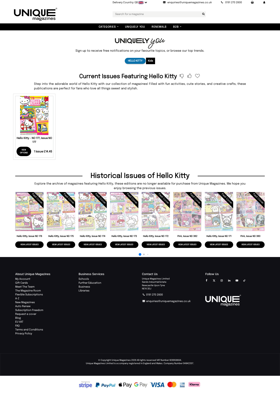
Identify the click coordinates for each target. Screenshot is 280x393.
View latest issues (29, 245)
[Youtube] (236, 280)
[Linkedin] (229, 280)
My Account (22, 279)
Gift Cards (21, 283)
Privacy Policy (23, 333)
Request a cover (25, 314)
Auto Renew (22, 306)
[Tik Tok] (244, 280)
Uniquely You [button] (135, 27)
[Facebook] (206, 280)
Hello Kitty (135, 60)
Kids (150, 60)
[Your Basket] (252, 3)
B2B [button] (176, 27)
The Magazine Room (28, 290)
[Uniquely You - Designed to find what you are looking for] (140, 43)
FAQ (17, 325)
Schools (84, 279)
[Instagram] (221, 280)
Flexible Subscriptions (29, 294)
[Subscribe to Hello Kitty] (190, 76)
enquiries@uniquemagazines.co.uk (168, 301)
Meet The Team (25, 286)
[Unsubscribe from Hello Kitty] (182, 76)
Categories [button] (107, 27)
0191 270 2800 (154, 294)
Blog (18, 318)
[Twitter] (214, 280)
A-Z (17, 298)
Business (84, 286)
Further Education (90, 283)
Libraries (84, 290)
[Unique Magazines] (235, 300)
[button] (264, 3)
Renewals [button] (159, 27)
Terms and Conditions (29, 329)
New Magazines (25, 302)
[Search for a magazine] (203, 14)
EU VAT (19, 322)
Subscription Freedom (29, 310)
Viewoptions (24, 151)
